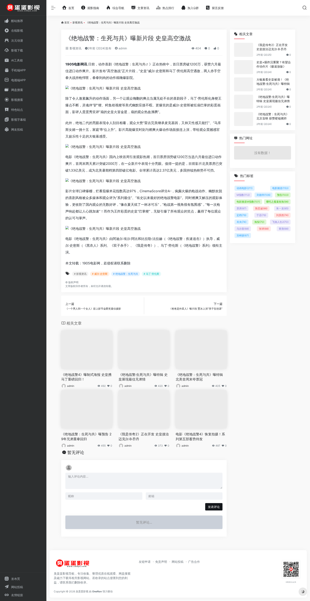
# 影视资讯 (80, 273)
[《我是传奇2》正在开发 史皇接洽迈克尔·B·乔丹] (243, 50)
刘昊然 (282, 215)
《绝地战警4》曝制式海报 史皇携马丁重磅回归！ (86, 377)
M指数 (243, 194)
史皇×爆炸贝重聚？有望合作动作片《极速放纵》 (273, 64)
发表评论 (214, 507)
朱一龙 (282, 208)
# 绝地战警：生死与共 (125, 273)
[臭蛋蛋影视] (73, 565)
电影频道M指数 (248, 201)
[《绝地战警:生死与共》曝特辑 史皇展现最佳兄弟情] (243, 102)
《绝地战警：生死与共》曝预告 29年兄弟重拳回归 (86, 436)
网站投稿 (177, 561)
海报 (259, 221)
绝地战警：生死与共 (130, 64)
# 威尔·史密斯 (100, 273)
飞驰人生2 (280, 221)
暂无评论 (75, 452)
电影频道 (280, 188)
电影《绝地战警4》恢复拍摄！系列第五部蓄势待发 (200, 436)
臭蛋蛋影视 (82, 591)
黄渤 (283, 228)
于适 (261, 215)
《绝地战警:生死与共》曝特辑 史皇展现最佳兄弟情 (143, 377)
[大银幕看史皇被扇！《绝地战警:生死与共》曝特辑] (243, 84)
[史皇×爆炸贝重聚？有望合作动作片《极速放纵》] (243, 67)
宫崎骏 (243, 235)
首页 (66, 22)
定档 (241, 215)
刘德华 (263, 194)
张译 (264, 228)
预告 (282, 194)
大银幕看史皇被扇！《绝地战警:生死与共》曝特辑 (273, 81)
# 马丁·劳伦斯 (151, 273)
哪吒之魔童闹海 (277, 201)
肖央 (241, 221)
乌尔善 (243, 228)
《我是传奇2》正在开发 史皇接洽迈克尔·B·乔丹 (144, 436)
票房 (241, 208)
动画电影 (244, 188)
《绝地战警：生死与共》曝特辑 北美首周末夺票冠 (199, 377)
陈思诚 (261, 208)
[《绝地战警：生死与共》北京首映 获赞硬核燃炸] (243, 119)
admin (122, 48)
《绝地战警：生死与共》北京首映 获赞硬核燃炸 (272, 116)
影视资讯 (78, 22)
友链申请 (145, 561)
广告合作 (194, 561)
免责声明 (161, 561)
